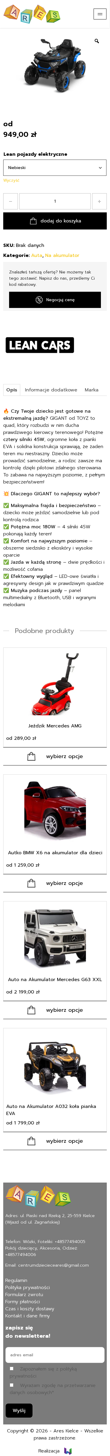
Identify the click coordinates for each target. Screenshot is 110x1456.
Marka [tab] (92, 389)
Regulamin (16, 1280)
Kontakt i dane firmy (27, 1315)
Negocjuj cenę (60, 300)
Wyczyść (11, 180)
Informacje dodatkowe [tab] (51, 389)
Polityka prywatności (27, 1287)
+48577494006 (20, 1254)
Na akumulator (62, 255)
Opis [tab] (11, 389)
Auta (36, 255)
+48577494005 (70, 1241)
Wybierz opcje (64, 756)
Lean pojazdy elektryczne (35, 154)
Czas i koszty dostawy (29, 1308)
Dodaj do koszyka (60, 220)
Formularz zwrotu (24, 1294)
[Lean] (40, 345)
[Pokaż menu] (100, 14)
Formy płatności (22, 1301)
